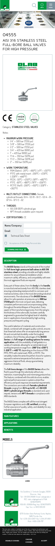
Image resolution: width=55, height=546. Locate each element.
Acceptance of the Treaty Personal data (25, 243)
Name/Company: (13, 225)
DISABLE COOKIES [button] (12, 541)
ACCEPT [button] (44, 541)
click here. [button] (33, 534)
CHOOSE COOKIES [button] (28, 541)
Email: (8, 230)
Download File (15, 249)
